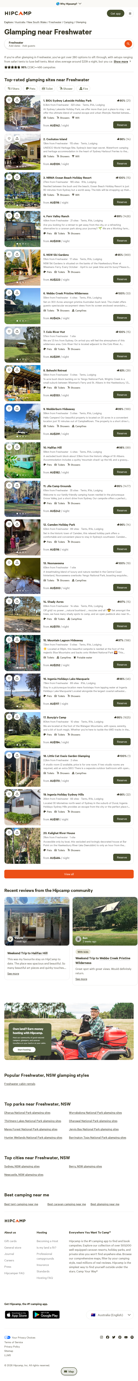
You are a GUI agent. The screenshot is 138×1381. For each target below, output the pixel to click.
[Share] (17, 100)
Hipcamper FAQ (14, 1273)
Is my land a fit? (46, 1247)
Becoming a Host (47, 1241)
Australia (20, 22)
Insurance (43, 1265)
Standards (43, 1271)
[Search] (128, 43)
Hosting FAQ (45, 1278)
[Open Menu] (130, 13)
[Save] (9, 100)
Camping (68, 22)
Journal (9, 1254)
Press (7, 1266)
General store (12, 1247)
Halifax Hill (39, 953)
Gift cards (10, 1241)
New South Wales (37, 22)
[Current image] (17, 128)
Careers (9, 1260)
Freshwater (55, 22)
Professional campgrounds (45, 1256)
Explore (8, 22)
